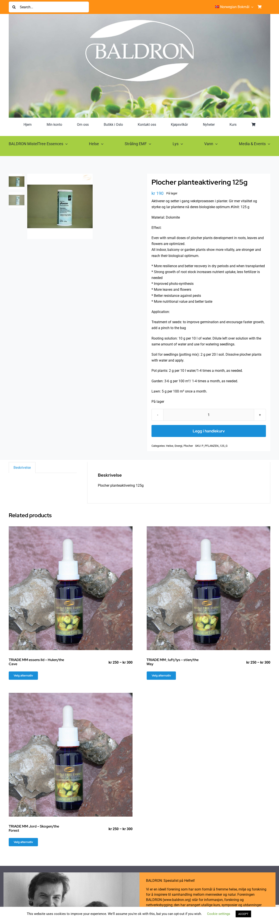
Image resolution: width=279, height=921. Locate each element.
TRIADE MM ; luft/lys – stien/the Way (172, 662)
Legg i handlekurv (209, 430)
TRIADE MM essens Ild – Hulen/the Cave (36, 662)
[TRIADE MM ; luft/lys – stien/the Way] (208, 588)
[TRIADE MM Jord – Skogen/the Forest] (71, 755)
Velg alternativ (23, 675)
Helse (169, 445)
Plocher (188, 445)
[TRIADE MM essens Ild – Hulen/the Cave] (71, 588)
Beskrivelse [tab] (22, 468)
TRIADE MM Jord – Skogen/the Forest (34, 828)
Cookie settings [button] (218, 914)
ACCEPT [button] (243, 914)
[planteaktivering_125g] (79, 206)
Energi (178, 445)
